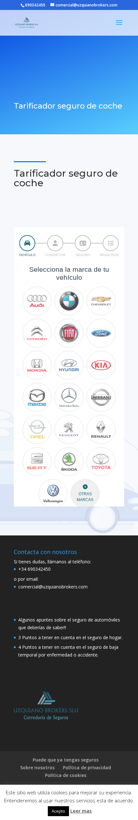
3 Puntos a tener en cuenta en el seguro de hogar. (70, 637)
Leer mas (81, 810)
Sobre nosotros (37, 767)
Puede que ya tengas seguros (66, 760)
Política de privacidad (87, 767)
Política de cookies (65, 775)
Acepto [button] (58, 811)
